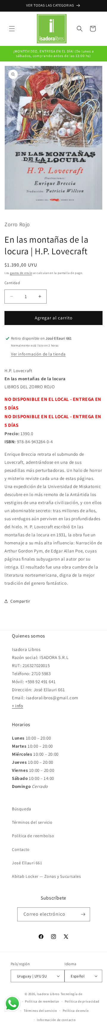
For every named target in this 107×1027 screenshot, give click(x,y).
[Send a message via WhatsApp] (12, 1003)
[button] (11, 28)
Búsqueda (21, 809)
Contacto (21, 849)
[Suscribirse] (83, 914)
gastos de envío (21, 273)
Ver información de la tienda (38, 354)
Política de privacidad (82, 1001)
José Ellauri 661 (27, 863)
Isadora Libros (48, 994)
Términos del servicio (32, 822)
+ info (17, 706)
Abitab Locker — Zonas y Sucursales (46, 876)
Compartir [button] (20, 601)
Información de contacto (56, 1020)
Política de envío (76, 1010)
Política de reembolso (33, 835)
